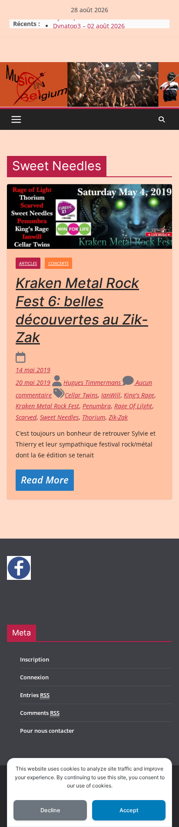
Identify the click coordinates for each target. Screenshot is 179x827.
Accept (129, 810)
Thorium (93, 417)
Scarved (26, 417)
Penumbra (97, 406)
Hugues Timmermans (93, 382)
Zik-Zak (118, 417)
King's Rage (139, 395)
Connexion (34, 677)
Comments (40, 713)
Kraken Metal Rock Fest (47, 406)
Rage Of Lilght (133, 406)
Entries (35, 695)
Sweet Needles (59, 417)
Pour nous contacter (47, 730)
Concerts (58, 263)
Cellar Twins (81, 395)
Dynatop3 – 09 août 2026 (89, 21)
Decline (50, 810)
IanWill (110, 395)
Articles (28, 263)
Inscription (34, 659)
